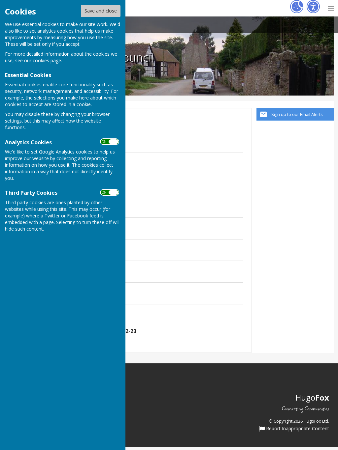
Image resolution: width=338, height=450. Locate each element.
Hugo (312, 397)
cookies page (47, 60)
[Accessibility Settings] (313, 6)
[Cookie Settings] (296, 6)
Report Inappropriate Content (297, 429)
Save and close (100, 11)
